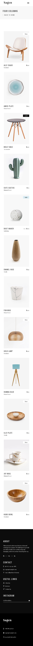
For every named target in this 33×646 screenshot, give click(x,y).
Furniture (6, 67)
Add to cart (16, 61)
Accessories (7, 149)
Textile (5, 272)
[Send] (30, 600)
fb (4, 556)
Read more (16, 142)
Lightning (6, 231)
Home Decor (7, 108)
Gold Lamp (8, 351)
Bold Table (8, 147)
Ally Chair (8, 65)
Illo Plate (8, 433)
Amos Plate (9, 106)
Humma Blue (9, 392)
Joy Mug (7, 473)
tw (9, 556)
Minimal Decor (8, 190)
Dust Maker (9, 228)
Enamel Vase (9, 269)
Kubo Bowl (8, 514)
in (14, 556)
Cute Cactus (9, 187)
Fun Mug (7, 310)
